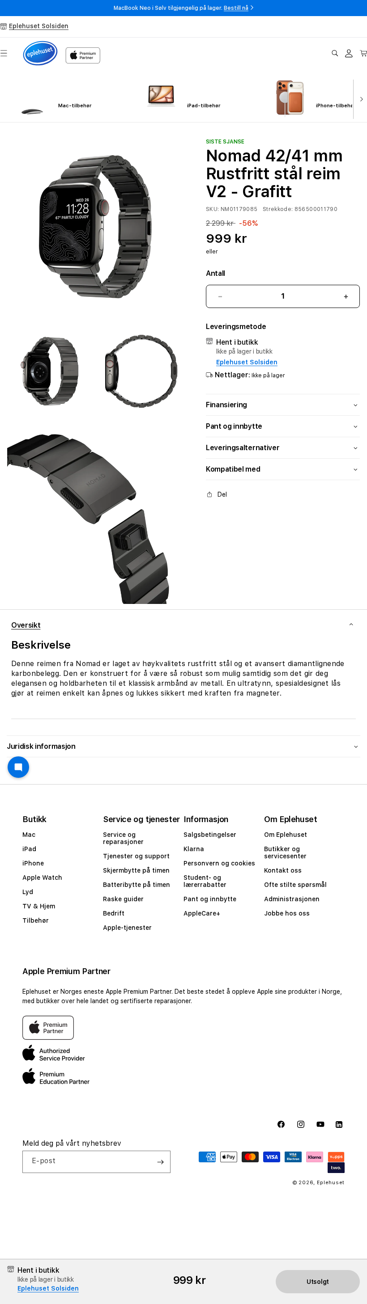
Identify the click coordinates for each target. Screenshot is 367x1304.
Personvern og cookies (219, 863)
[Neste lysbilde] (359, 98)
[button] (335, 53)
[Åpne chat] (18, 767)
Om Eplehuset (285, 834)
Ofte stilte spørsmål (295, 884)
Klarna (194, 848)
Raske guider (123, 899)
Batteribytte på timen (136, 884)
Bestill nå (236, 8)
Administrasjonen (292, 899)
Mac (28, 834)
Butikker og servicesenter (285, 852)
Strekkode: (278, 209)
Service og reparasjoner (123, 838)
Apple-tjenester (127, 927)
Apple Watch (42, 877)
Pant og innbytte (210, 899)
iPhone (33, 863)
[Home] (40, 53)
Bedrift (113, 913)
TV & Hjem (38, 906)
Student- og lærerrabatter (205, 881)
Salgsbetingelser (210, 834)
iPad (29, 848)
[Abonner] (160, 1162)
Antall (215, 273)
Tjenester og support (136, 856)
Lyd (27, 891)
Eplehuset (331, 1183)
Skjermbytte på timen (136, 870)
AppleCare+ (202, 913)
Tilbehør (35, 920)
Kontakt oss (283, 870)
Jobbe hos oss (287, 913)
